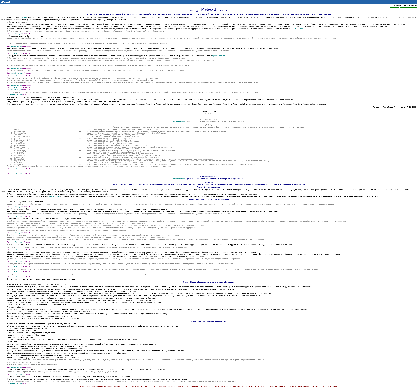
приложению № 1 (297, 29)
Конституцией (54, 196)
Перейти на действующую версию (403, 7)
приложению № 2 (219, 56)
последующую (16, 34)
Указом (24, 17)
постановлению (179, 121)
